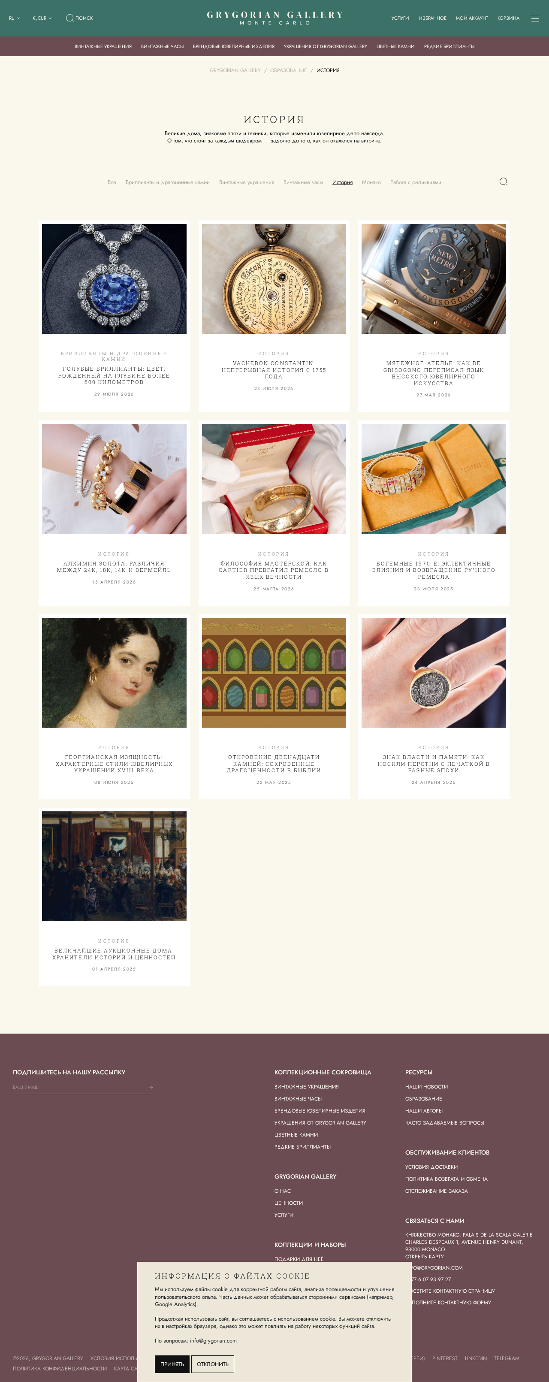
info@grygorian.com (434, 1268)
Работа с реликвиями (415, 182)
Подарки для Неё (299, 1259)
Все (112, 182)
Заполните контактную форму (448, 1302)
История (342, 182)
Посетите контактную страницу (450, 1291)
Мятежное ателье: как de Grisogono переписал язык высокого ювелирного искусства (433, 373)
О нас (282, 1191)
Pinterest (445, 1358)
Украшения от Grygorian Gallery (325, 46)
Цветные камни (396, 46)
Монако (371, 182)
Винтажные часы (162, 46)
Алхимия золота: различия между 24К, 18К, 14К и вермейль (114, 567)
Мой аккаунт (472, 18)
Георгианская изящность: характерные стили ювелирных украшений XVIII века (114, 763)
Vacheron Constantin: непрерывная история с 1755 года (274, 370)
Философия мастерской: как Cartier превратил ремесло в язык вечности (274, 570)
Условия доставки (431, 1167)
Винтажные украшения (103, 46)
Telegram (506, 1358)
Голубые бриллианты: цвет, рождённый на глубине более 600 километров (114, 375)
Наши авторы (424, 1111)
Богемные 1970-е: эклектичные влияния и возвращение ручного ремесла (434, 570)
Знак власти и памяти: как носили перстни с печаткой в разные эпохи (434, 763)
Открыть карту (424, 1257)
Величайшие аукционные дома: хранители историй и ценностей (114, 954)
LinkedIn (476, 1358)
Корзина (508, 18)
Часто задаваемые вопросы (444, 1123)
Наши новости (426, 1087)
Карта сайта (130, 1369)
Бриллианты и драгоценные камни (168, 182)
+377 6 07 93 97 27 (428, 1279)
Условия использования (125, 1358)
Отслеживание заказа (436, 1191)
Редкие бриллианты (449, 46)
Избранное (432, 18)
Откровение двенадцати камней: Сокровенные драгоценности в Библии (274, 763)
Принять (172, 1364)
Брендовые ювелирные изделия (233, 46)
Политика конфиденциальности (60, 1369)
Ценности (288, 1203)
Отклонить (213, 1364)
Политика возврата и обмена (446, 1179)
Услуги (400, 18)
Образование (423, 1099)
